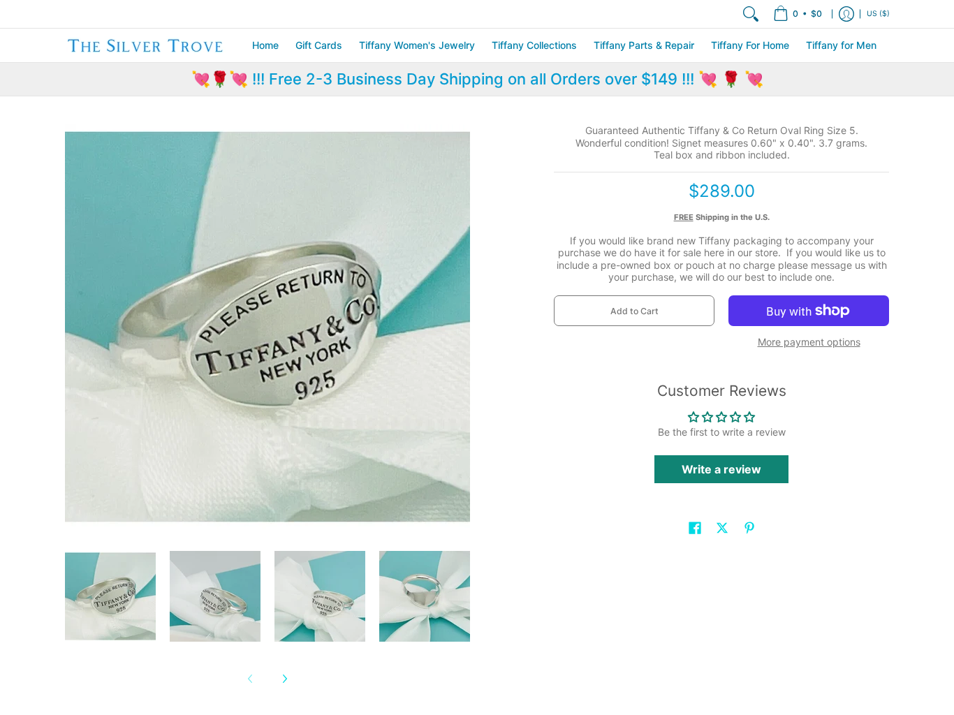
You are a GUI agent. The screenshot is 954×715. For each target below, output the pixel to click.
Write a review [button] (721, 469)
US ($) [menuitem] (878, 13)
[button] (695, 527)
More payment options (809, 342)
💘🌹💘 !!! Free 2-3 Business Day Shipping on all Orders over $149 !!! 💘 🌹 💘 (477, 79)
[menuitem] (797, 14)
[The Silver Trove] (145, 45)
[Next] (284, 678)
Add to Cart (634, 311)
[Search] (751, 14)
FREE (684, 217)
